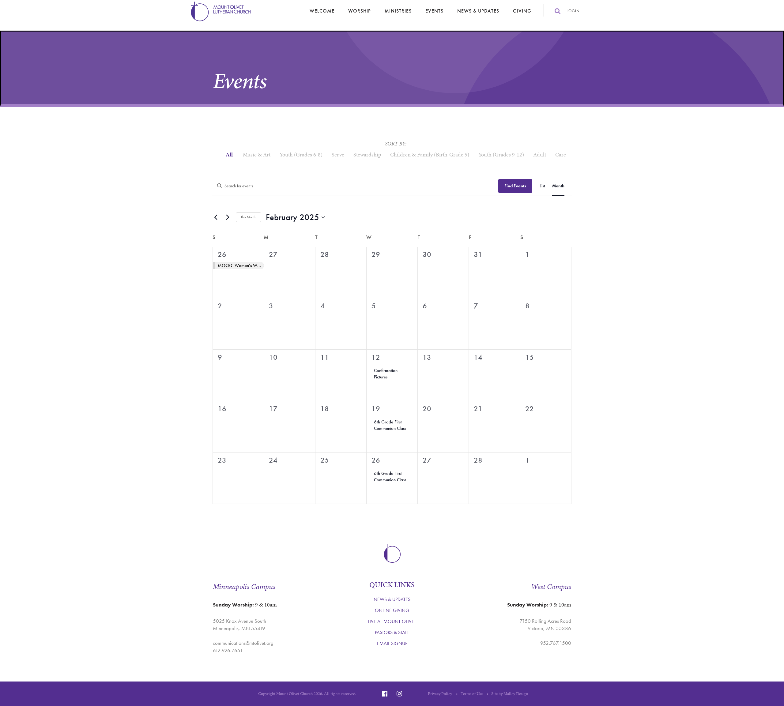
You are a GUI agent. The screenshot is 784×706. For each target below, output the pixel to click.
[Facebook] (384, 693)
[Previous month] (215, 217)
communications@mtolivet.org (243, 643)
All (229, 154)
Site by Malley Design (509, 694)
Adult (539, 154)
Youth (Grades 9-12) (501, 154)
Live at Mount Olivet (392, 621)
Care (560, 154)
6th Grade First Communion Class (390, 425)
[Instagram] (399, 693)
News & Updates (478, 11)
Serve (338, 154)
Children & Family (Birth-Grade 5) (429, 154)
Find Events (515, 186)
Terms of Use (472, 694)
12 (375, 357)
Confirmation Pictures (386, 373)
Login (573, 10)
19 (375, 408)
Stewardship (367, 154)
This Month (248, 217)
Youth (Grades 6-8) (301, 154)
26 (222, 254)
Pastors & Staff (392, 632)
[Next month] (227, 217)
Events (434, 11)
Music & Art (256, 154)
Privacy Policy (440, 694)
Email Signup (392, 643)
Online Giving (392, 610)
